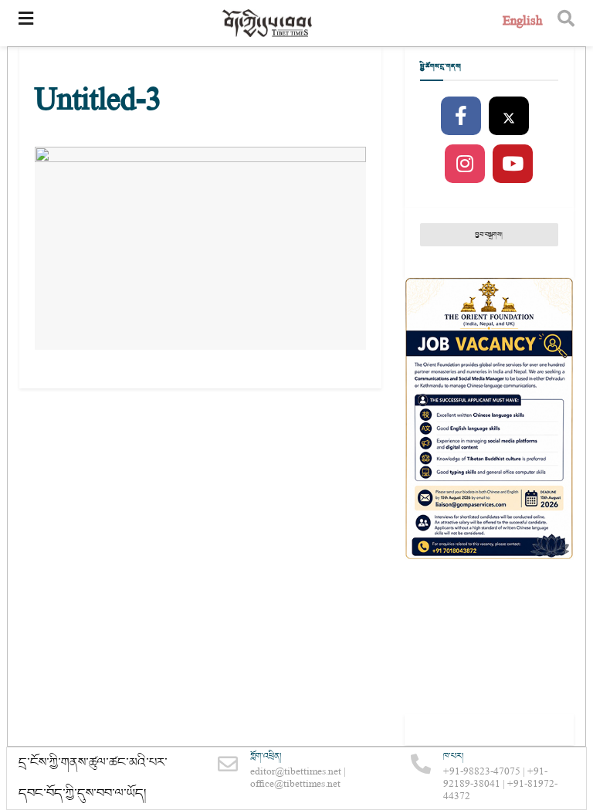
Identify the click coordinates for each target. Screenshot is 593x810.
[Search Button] (565, 23)
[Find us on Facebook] (461, 117)
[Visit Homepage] (268, 23)
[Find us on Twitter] (509, 117)
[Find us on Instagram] (465, 164)
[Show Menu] (26, 23)
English (522, 22)
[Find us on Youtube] (513, 164)
